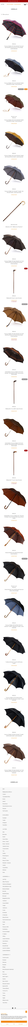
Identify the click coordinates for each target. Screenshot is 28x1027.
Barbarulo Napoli (6, 888)
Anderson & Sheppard (7, 884)
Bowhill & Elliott (6, 893)
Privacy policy (3, 1013)
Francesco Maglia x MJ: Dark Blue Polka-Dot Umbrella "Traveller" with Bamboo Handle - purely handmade (14, 626)
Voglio (4, 997)
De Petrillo (5, 912)
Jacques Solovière (6, 938)
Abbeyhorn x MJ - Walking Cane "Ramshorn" (14, 226)
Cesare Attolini (6, 903)
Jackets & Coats (6, 846)
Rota (3, 971)
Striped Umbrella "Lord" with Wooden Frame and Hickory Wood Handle (14, 590)
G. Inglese (5, 933)
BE (3, 4)
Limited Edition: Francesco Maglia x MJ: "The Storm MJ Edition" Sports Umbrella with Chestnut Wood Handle (14, 517)
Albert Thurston (6, 881)
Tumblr (4, 820)
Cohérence (5, 907)
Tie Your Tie (5, 990)
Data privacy (5, 803)
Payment (4, 808)
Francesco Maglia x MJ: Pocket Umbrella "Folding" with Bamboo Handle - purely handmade (14, 84)
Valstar (4, 995)
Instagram (5, 822)
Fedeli (4, 922)
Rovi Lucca (5, 974)
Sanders (4, 978)
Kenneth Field (5, 945)
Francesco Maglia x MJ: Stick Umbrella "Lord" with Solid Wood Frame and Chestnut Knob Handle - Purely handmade (14, 335)
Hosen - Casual (6, 841)
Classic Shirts (5, 839)
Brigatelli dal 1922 (6, 898)
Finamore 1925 (6, 926)
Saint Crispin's (5, 976)
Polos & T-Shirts (6, 860)
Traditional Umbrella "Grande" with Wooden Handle (14, 662)
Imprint (4, 801)
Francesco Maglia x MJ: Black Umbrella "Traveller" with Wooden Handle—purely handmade (14, 735)
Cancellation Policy (6, 796)
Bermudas (5, 834)
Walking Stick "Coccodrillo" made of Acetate (14, 408)
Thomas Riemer (6, 988)
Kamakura (5, 943)
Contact (4, 794)
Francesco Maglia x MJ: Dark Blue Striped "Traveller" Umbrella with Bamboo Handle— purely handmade (14, 699)
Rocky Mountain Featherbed (8, 969)
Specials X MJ (5, 986)
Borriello (4, 891)
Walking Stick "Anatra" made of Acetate (14, 298)
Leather (4, 853)
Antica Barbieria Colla (7, 886)
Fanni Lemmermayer (7, 919)
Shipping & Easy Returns (7, 791)
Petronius (4, 962)
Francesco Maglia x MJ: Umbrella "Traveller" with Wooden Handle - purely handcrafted (14, 192)
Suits (3, 832)
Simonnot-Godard (6, 983)
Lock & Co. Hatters (6, 948)
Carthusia (5, 900)
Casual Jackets (6, 848)
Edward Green (5, 917)
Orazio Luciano (6, 957)
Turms (4, 993)
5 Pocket (4, 858)
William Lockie (5, 1000)
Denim (4, 836)
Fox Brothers (5, 929)
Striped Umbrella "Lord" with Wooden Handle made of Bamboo (14, 553)
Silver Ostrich (5, 981)
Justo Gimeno (5, 941)
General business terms (7, 806)
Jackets (4, 865)
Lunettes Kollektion (6, 950)
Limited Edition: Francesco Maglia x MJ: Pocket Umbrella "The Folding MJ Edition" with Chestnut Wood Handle (14, 373)
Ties (3, 851)
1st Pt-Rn (4, 879)
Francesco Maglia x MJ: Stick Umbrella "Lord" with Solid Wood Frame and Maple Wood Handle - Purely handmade (14, 262)
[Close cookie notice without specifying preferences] (26, 1012)
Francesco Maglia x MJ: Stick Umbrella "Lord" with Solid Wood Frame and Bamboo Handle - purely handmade (14, 771)
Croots (4, 910)
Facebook (4, 817)
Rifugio (4, 967)
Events (4, 799)
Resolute (4, 964)
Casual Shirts (5, 867)
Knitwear (4, 869)
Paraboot (4, 959)
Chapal (4, 905)
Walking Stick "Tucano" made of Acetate (14, 480)
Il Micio (4, 936)
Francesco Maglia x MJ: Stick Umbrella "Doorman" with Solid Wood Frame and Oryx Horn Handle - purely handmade (14, 47)
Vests (4, 872)
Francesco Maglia (6, 931)
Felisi (4, 924)
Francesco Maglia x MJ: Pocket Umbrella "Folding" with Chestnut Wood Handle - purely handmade (14, 156)
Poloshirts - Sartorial (7, 862)
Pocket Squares (6, 855)
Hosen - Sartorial (6, 843)
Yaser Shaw (5, 1002)
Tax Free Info (5, 810)
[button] (1, 4)
